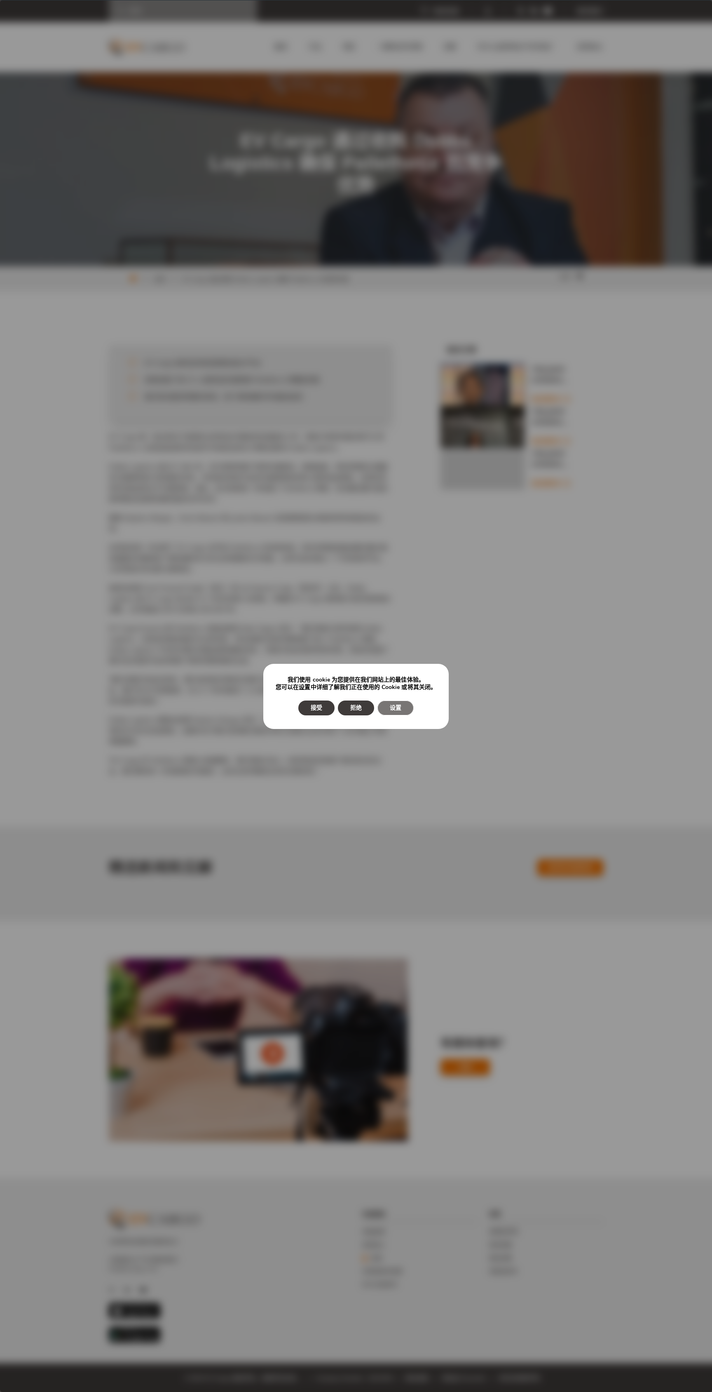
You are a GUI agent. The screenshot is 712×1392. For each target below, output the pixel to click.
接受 (316, 708)
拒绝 (356, 708)
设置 (304, 687)
